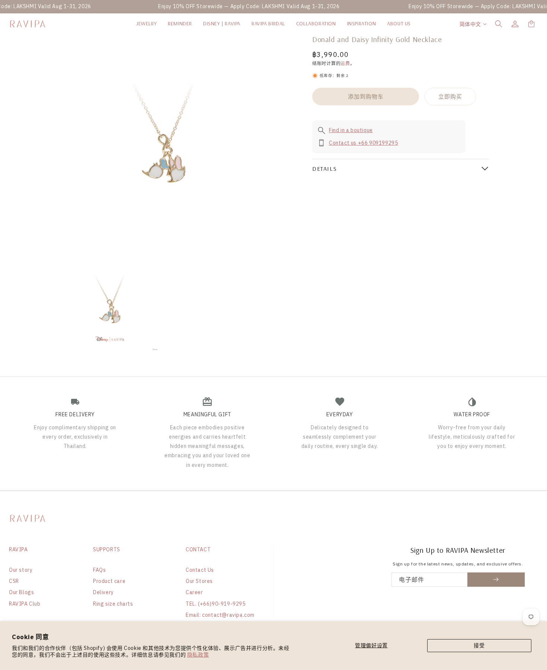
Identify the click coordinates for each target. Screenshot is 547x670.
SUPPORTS (106, 549)
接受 (479, 645)
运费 (345, 63)
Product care (109, 581)
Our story (20, 570)
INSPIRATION (361, 23)
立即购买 (450, 96)
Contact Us (200, 570)
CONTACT (198, 549)
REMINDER (180, 23)
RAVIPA (18, 549)
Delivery (103, 592)
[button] (498, 24)
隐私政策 (198, 654)
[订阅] (496, 579)
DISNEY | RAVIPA (221, 23)
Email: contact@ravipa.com (220, 615)
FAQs (99, 570)
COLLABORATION (316, 23)
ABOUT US (399, 23)
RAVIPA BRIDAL (268, 23)
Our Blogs (21, 592)
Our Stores (199, 581)
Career (194, 592)
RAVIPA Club (25, 603)
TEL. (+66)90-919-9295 (216, 603)
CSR (14, 581)
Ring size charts (113, 603)
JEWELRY (146, 23)
